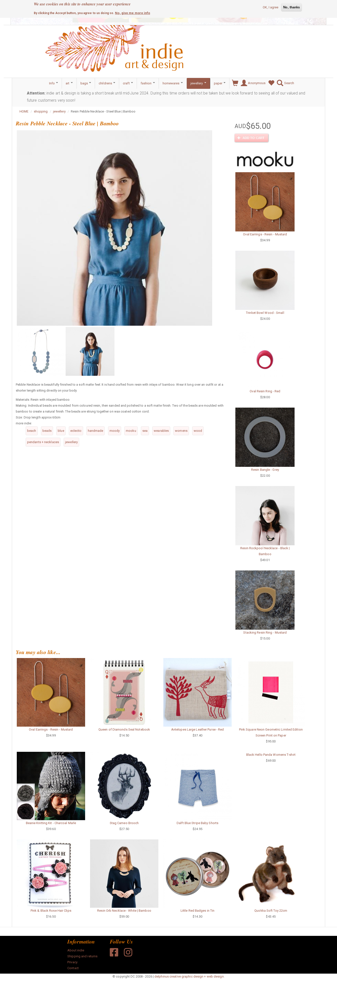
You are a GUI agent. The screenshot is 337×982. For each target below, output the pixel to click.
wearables (161, 431)
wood (198, 431)
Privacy (72, 962)
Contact (73, 968)
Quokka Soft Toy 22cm (270, 910)
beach (31, 431)
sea (145, 431)
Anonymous (256, 83)
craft (127, 83)
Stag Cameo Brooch (124, 823)
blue (61, 431)
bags (84, 83)
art (68, 83)
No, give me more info (132, 13)
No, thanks (291, 7)
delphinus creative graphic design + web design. (189, 976)
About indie (75, 950)
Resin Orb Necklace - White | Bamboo (124, 910)
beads (47, 431)
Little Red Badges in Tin (197, 910)
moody (115, 431)
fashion (146, 83)
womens (181, 431)
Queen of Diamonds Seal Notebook (124, 729)
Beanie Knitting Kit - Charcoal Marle (51, 823)
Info (52, 83)
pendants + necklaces (43, 442)
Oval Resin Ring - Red (265, 391)
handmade (95, 431)
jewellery (197, 83)
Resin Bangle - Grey (265, 470)
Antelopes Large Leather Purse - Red (197, 729)
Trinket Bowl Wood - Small (265, 313)
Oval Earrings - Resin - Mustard (265, 234)
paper (218, 83)
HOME (23, 111)
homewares (171, 83)
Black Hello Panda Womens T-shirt (271, 754)
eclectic (76, 431)
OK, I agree (270, 7)
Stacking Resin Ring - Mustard (265, 632)
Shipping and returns (82, 956)
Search (288, 83)
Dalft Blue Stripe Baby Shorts (197, 823)
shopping (41, 111)
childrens (106, 83)
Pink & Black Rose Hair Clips (51, 910)
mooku (131, 431)
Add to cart (253, 138)
